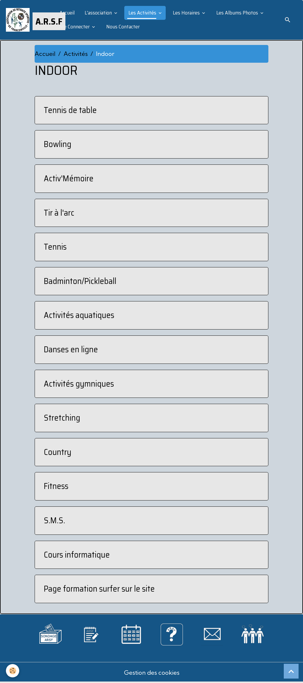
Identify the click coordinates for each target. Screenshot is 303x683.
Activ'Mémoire (69, 179)
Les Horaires (186, 13)
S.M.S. (54, 521)
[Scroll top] (291, 671)
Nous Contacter (122, 26)
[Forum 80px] (252, 632)
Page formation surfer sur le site (99, 589)
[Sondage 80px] (50, 633)
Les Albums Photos (237, 13)
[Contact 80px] (212, 633)
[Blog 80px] (91, 633)
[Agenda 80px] (131, 633)
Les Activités (142, 13)
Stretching (62, 418)
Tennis (55, 247)
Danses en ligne (71, 350)
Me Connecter (74, 26)
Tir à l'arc (59, 213)
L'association (98, 13)
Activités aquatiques (79, 315)
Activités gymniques (79, 384)
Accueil (66, 13)
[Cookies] (12, 670)
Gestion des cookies (151, 672)
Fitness (56, 486)
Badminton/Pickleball (80, 281)
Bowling (57, 144)
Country (57, 452)
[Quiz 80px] (172, 633)
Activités (76, 53)
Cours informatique (77, 555)
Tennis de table (70, 110)
